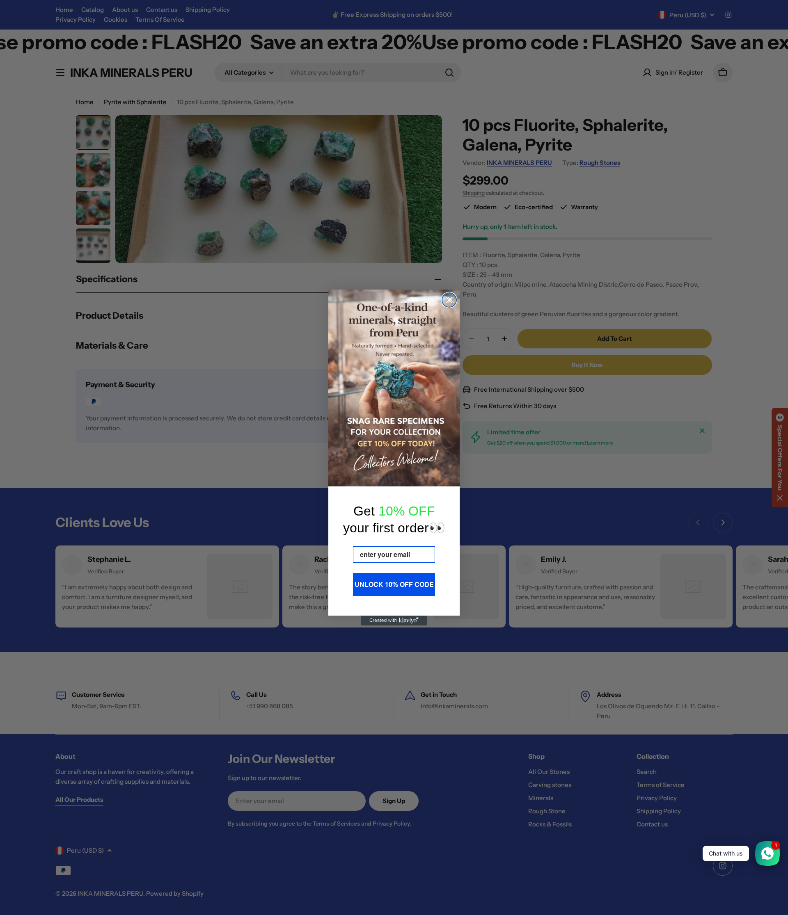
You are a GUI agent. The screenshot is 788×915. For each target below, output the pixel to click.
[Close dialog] (449, 300)
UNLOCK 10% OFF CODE (394, 584)
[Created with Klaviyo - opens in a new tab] (394, 620)
